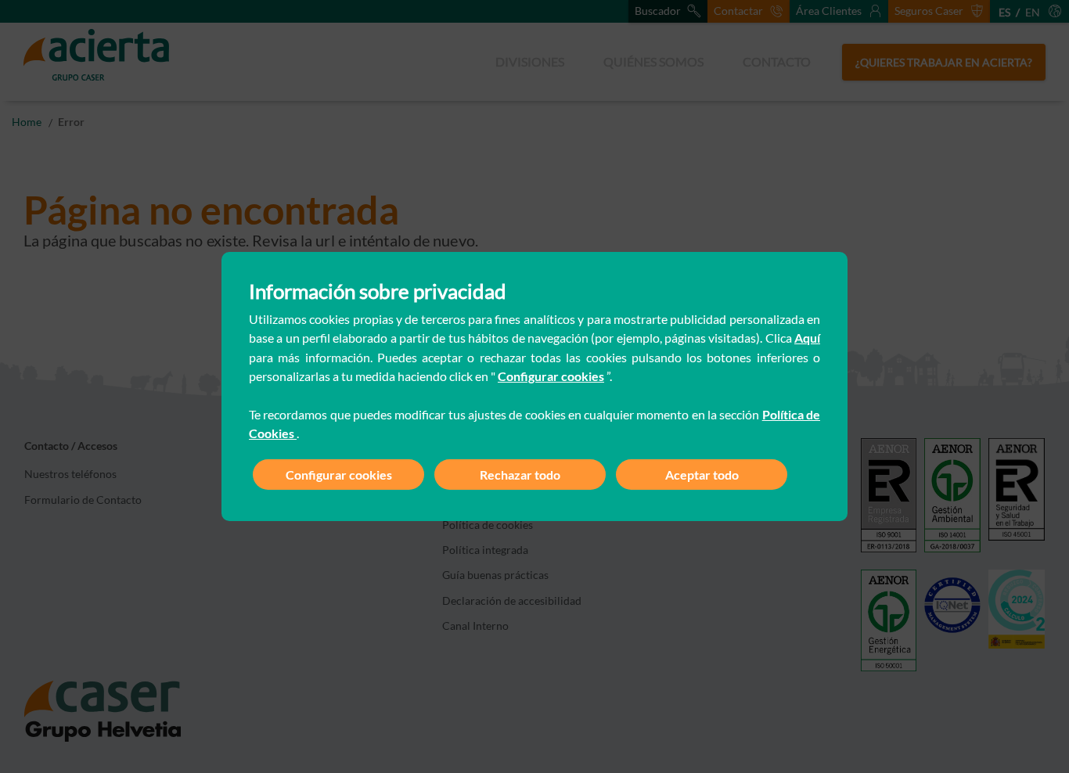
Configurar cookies (551, 376)
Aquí (807, 337)
